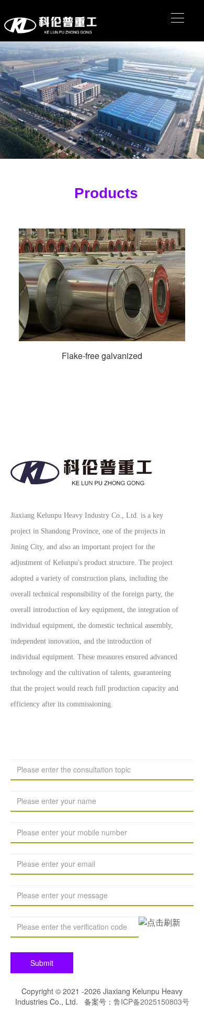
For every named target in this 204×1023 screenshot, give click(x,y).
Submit (41, 962)
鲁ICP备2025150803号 (151, 1001)
